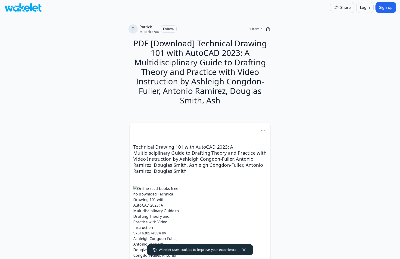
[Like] (268, 29)
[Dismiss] (244, 249)
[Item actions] (263, 130)
